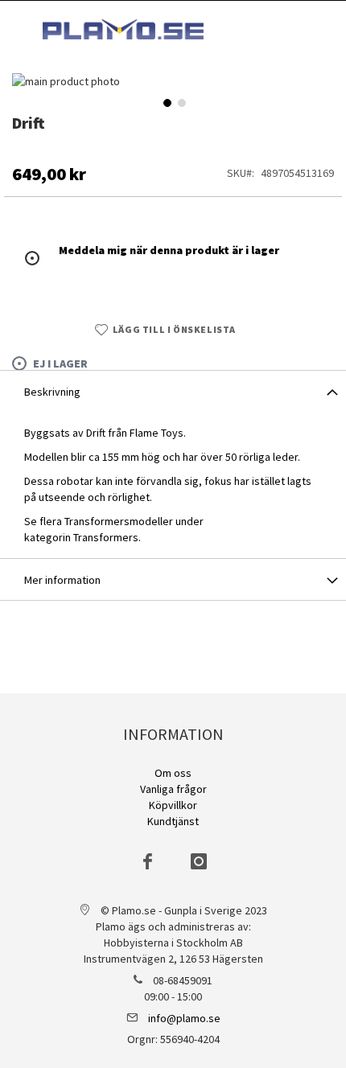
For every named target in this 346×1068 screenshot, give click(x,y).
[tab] (173, 391)
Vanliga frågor (173, 789)
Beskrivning (52, 391)
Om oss (173, 773)
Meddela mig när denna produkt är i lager (169, 250)
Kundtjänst (173, 821)
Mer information (62, 580)
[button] (166, 101)
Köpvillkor (173, 805)
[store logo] (123, 29)
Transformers (105, 537)
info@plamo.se (184, 1018)
